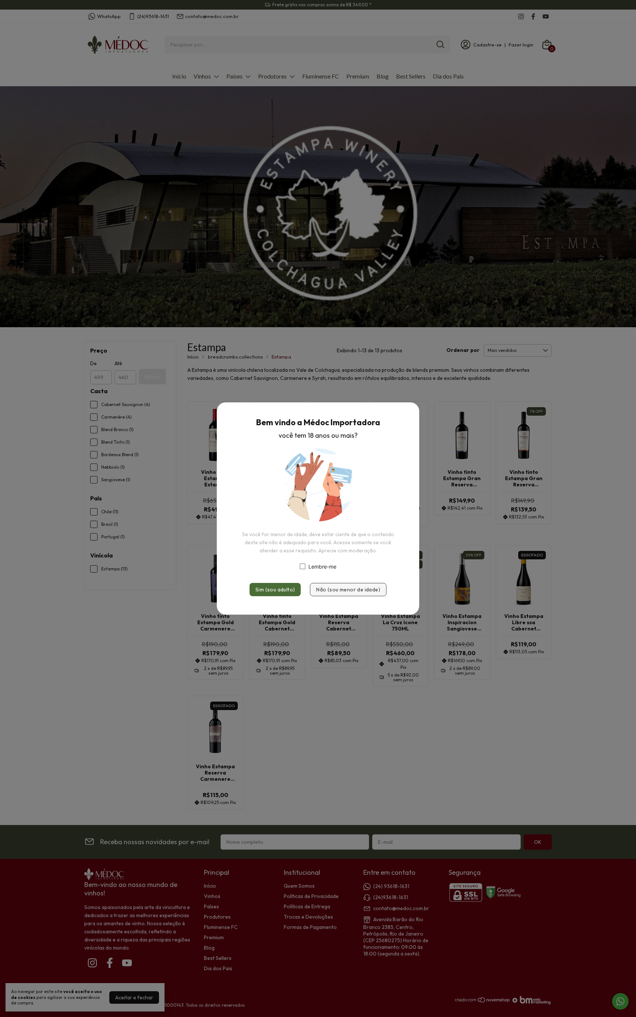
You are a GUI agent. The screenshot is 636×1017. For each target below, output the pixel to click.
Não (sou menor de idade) (348, 589)
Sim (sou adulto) (275, 589)
